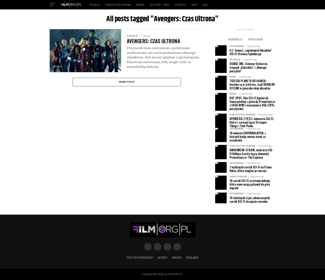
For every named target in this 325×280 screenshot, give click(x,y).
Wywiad (140, 5)
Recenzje (95, 5)
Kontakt (177, 257)
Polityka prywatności (140, 257)
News (194, 5)
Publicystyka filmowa (118, 5)
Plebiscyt (180, 5)
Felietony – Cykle (160, 5)
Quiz (205, 5)
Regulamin (192, 257)
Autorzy (162, 257)
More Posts (127, 81)
